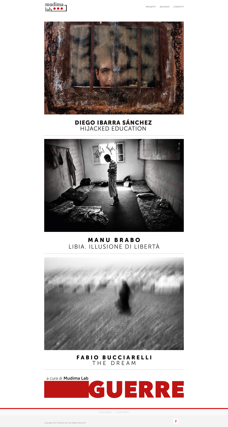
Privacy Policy (105, 412)
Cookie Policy (122, 412)
